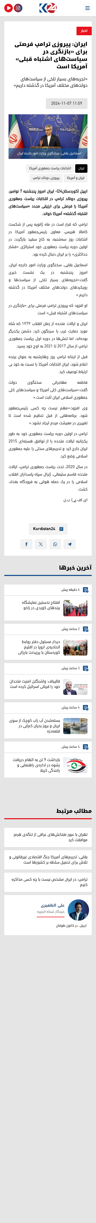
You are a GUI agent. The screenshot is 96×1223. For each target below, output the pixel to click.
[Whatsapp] (55, 544)
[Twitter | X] (41, 544)
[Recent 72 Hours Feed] (18, 8)
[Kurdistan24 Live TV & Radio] (8, 8)
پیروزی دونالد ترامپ (46, 178)
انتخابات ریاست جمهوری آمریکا (50, 168)
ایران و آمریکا (75, 178)
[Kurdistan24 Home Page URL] (48, 8)
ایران (81, 168)
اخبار (84, 31)
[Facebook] (26, 544)
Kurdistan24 (44, 529)
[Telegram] (69, 544)
